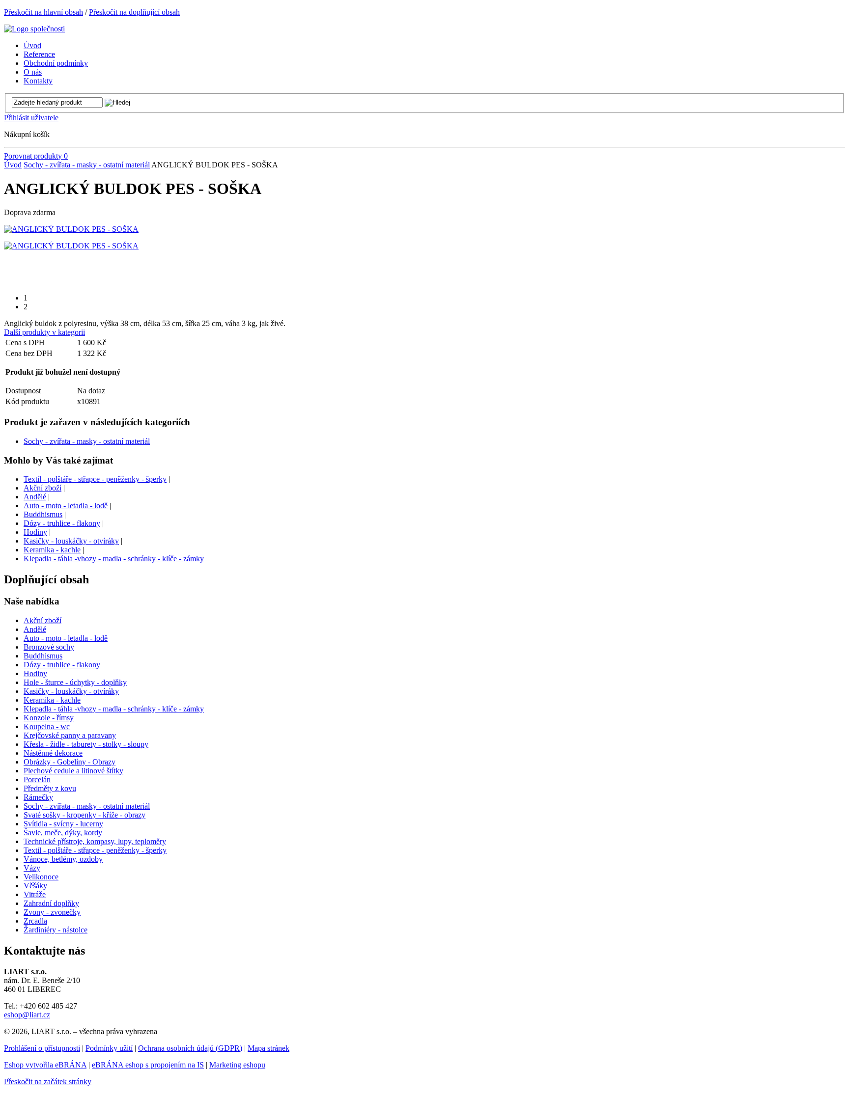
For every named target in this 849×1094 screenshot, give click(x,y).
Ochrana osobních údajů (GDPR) (190, 1048)
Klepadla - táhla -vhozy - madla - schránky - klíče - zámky (114, 558)
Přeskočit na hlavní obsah (43, 12)
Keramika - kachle (52, 550)
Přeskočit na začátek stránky (47, 1081)
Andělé (35, 496)
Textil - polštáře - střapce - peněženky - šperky (95, 479)
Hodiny (35, 532)
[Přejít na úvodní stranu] (34, 29)
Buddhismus (43, 514)
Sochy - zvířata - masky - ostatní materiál (87, 165)
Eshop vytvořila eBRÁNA (45, 1065)
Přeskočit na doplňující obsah (134, 12)
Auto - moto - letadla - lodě (66, 505)
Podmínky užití (109, 1048)
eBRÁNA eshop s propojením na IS (148, 1065)
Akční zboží (42, 488)
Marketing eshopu (237, 1065)
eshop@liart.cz (27, 1015)
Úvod (13, 165)
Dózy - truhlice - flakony (62, 523)
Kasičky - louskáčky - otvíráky (71, 541)
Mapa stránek (268, 1048)
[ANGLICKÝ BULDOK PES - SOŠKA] (71, 229)
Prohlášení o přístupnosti (42, 1048)
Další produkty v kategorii (44, 332)
